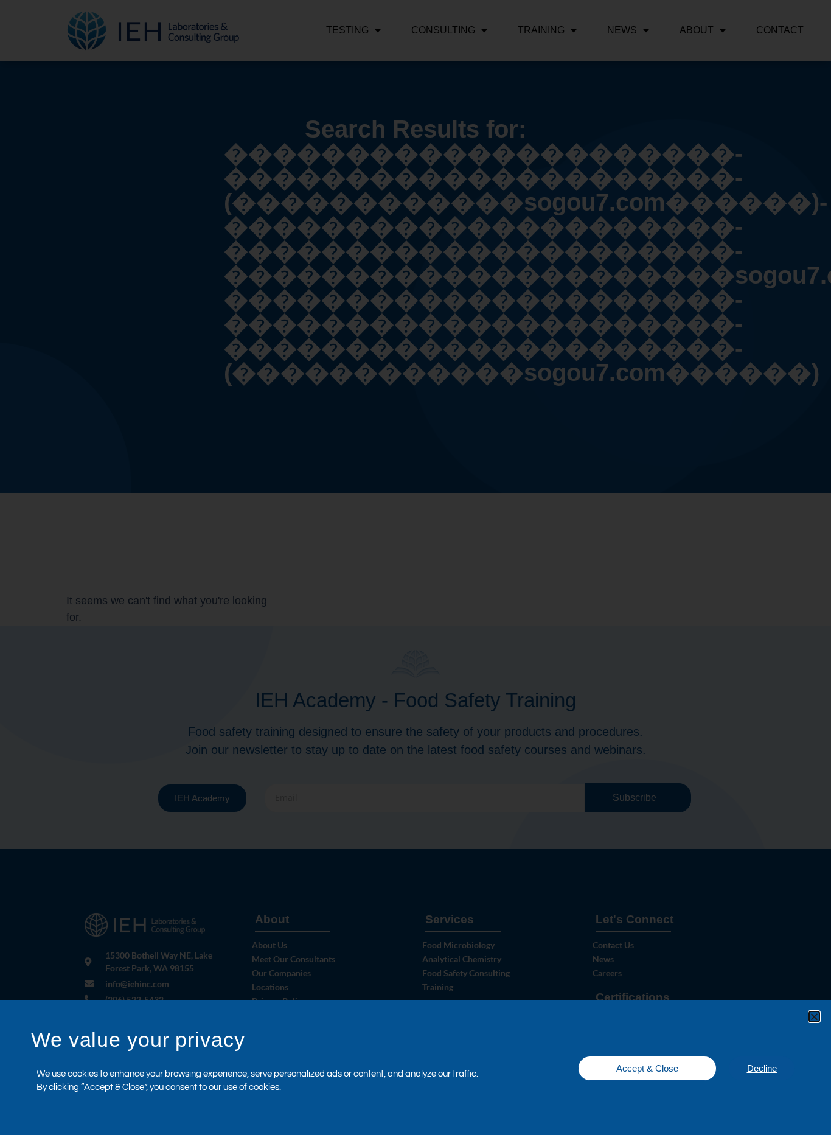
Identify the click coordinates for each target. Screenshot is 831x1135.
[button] (814, 1016)
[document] (415, 567)
